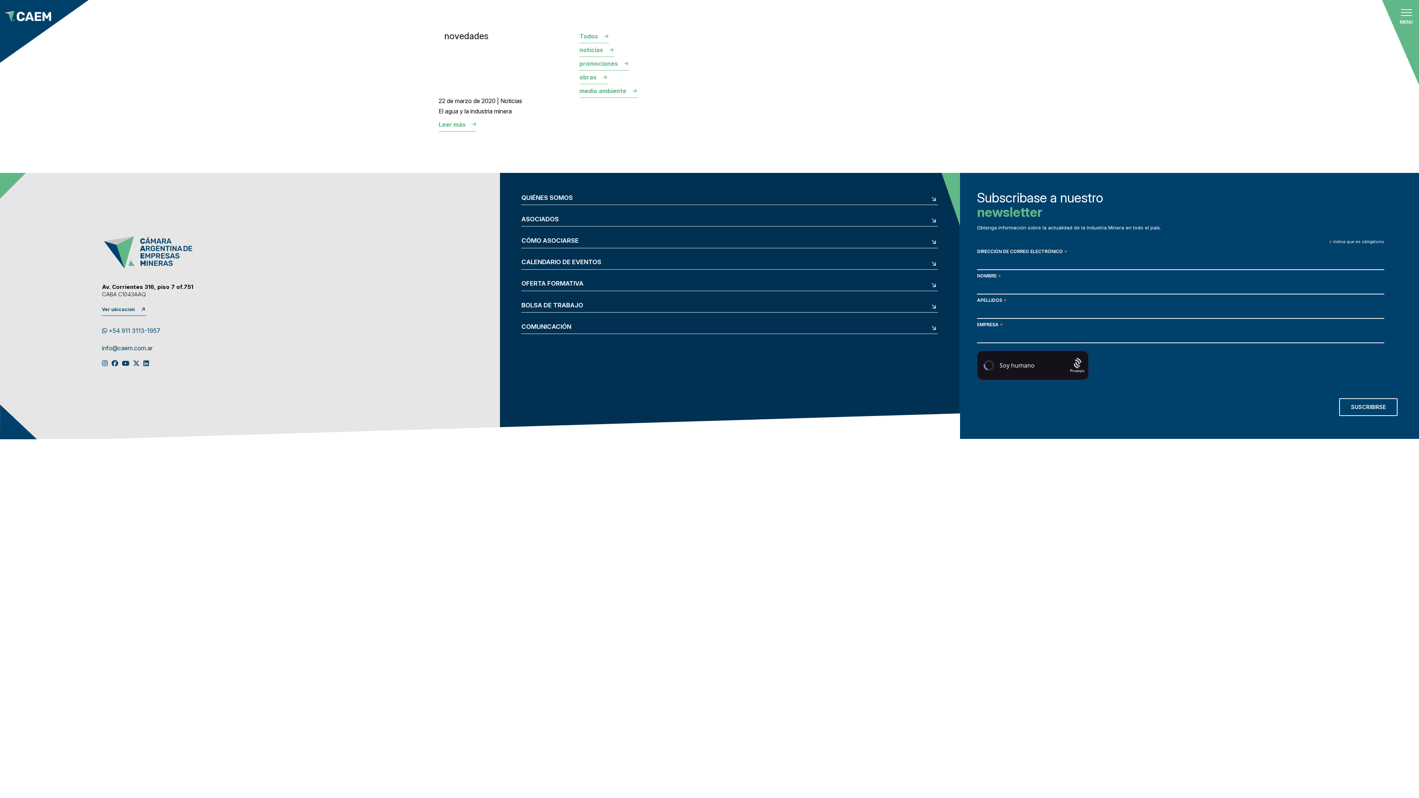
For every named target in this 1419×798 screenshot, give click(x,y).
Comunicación (546, 326)
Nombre (989, 276)
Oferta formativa (552, 283)
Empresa (990, 325)
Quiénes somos (547, 197)
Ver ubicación (118, 309)
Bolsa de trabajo (552, 305)
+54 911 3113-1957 (133, 330)
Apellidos (992, 300)
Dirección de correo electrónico (1022, 252)
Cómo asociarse (550, 240)
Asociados (540, 219)
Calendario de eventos (561, 262)
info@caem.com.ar (127, 348)
